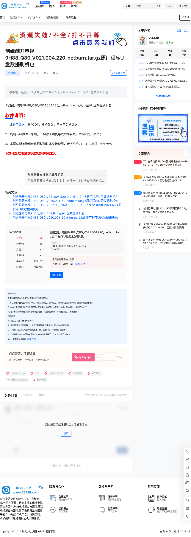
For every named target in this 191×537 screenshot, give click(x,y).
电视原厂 (12, 73)
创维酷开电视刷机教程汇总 (45, 175)
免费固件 (15, 17)
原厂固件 (33, 17)
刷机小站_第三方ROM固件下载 (38, 531)
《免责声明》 (31, 339)
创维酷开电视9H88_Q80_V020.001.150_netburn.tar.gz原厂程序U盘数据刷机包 (65, 201)
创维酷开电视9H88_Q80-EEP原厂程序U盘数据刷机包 (48, 213)
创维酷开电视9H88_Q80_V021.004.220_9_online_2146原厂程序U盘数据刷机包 (65, 196)
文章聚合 (144, 154)
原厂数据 (18, 124)
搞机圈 (39, 4)
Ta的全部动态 (163, 96)
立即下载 (56, 275)
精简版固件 (52, 17)
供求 (63, 4)
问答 (52, 6)
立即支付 (80, 264)
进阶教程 (71, 17)
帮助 (74, 4)
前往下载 (120, 73)
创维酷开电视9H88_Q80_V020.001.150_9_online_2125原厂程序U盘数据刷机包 (65, 217)
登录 (169, 6)
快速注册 (183, 6)
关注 (179, 30)
